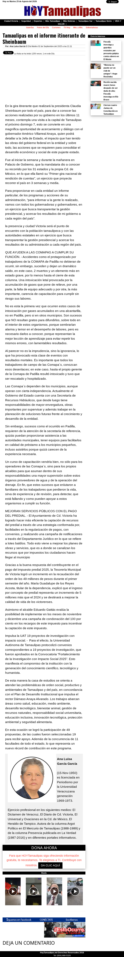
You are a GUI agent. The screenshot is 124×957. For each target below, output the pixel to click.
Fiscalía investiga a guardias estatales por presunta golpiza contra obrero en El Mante (111, 50)
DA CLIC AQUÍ (50, 865)
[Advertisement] (44, 78)
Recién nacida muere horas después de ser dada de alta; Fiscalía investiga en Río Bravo (110, 91)
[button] (13, 891)
